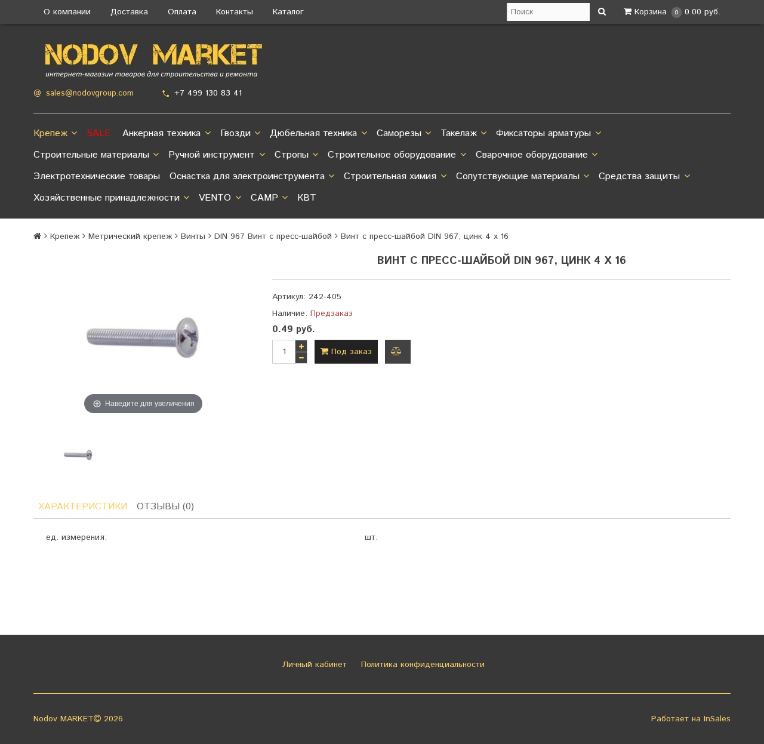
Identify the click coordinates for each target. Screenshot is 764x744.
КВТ (306, 198)
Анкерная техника (161, 133)
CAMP (264, 198)
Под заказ (350, 352)
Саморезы (399, 133)
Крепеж (50, 133)
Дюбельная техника (313, 133)
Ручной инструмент (211, 155)
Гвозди (235, 133)
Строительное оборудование (392, 155)
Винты (193, 236)
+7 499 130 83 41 (208, 93)
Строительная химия (390, 176)
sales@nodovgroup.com (90, 93)
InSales (717, 719)
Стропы (292, 155)
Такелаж (458, 133)
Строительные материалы (91, 155)
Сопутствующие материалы (518, 176)
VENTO (215, 198)
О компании (67, 12)
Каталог (288, 12)
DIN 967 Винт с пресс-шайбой (273, 236)
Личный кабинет (313, 665)
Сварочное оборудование (532, 155)
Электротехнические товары (96, 176)
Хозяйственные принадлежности (106, 198)
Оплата (182, 12)
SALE (98, 133)
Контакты (234, 12)
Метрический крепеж (130, 236)
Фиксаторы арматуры (543, 133)
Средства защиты (639, 176)
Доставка (129, 12)
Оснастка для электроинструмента (247, 176)
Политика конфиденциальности (421, 665)
